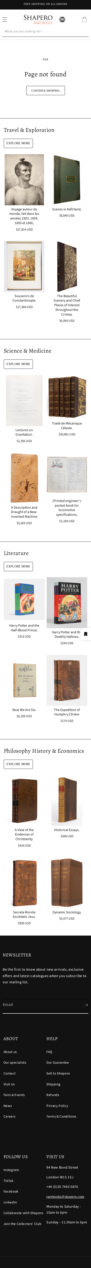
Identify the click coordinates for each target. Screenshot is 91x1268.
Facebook (11, 1191)
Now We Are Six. (24, 710)
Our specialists (15, 1062)
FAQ (49, 1051)
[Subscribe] (82, 1005)
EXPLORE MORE (18, 143)
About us (10, 1051)
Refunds (52, 1094)
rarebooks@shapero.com (65, 1197)
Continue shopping (45, 90)
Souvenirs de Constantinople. (24, 298)
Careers (9, 1116)
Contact (10, 1073)
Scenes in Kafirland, (67, 209)
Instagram (11, 1169)
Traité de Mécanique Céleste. (67, 425)
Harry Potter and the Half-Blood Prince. (24, 628)
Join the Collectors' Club (23, 1223)
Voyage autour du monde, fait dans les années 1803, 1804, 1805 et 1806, (24, 216)
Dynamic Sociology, (67, 912)
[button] (84, 19)
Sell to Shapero (58, 1073)
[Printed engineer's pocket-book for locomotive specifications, (67, 508)
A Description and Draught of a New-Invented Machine (24, 512)
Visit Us (9, 1084)
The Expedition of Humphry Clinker (67, 712)
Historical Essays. (67, 830)
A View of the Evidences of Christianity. (24, 834)
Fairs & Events (14, 1094)
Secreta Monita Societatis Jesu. (24, 914)
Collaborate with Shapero (23, 1213)
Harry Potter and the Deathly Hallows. (67, 634)
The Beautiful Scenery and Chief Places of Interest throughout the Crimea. (66, 305)
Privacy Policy (57, 1105)
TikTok (9, 1180)
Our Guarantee (57, 1062)
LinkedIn (10, 1202)
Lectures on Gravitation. (24, 432)
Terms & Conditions (61, 1116)
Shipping (53, 1084)
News (8, 1105)
